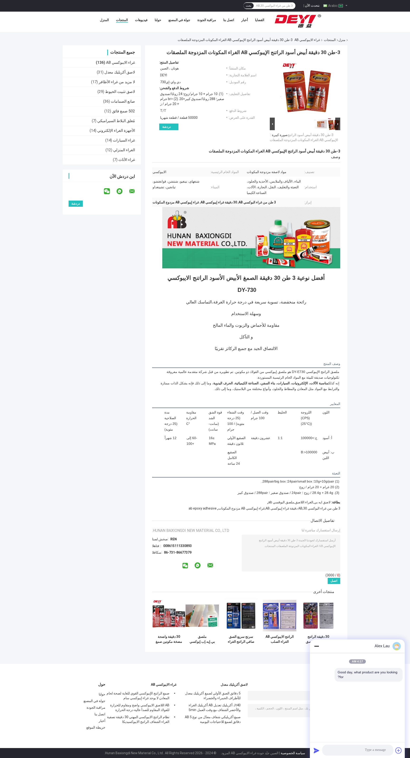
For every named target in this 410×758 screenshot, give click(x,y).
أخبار (244, 20)
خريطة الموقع (95, 727)
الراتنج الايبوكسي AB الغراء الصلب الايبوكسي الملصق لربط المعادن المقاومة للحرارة (280, 639)
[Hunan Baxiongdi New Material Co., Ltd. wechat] (110, 191)
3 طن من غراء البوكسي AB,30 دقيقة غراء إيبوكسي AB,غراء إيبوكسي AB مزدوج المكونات (279, 508)
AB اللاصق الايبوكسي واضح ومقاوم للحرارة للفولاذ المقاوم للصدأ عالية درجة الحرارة (139, 707)
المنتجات (122, 20)
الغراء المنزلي (124, 150)
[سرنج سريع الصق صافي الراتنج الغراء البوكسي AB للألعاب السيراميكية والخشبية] (241, 615)
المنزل (104, 20)
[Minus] (316, 646)
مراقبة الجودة (206, 20)
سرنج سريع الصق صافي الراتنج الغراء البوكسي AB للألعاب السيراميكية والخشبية (241, 639)
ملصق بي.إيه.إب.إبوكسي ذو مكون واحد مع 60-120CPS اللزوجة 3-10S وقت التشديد (202, 639)
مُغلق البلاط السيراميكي (116, 121)
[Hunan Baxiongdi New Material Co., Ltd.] (298, 21)
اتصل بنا (228, 20)
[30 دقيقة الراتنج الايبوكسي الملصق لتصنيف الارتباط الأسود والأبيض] (318, 615)
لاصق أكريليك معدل (119, 72)
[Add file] (398, 750)
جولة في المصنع (179, 20)
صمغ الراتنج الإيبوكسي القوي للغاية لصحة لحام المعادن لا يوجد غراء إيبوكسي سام (138, 695)
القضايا (259, 20)
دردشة (166, 127)
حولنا (158, 20)
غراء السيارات (124, 140)
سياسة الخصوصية (293, 753)
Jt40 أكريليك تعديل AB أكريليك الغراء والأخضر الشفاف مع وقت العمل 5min (215, 707)
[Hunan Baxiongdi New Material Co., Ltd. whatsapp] (122, 191)
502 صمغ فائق (123, 111)
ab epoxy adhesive (203, 508)
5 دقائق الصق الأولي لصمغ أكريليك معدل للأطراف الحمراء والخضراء (213, 695)
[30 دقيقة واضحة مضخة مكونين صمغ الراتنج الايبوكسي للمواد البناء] (169, 615)
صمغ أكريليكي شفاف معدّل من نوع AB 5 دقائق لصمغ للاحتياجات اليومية (213, 719)
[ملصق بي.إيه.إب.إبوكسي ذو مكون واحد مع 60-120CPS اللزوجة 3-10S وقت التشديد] (202, 615)
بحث (248, 5)
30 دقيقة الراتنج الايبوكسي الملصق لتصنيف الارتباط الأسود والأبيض (318, 639)
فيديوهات (141, 20)
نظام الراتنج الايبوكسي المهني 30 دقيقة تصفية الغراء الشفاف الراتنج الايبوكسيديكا (138, 719)
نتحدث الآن (312, 5)
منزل (341, 40)
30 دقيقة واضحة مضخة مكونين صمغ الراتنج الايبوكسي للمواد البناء (169, 639)
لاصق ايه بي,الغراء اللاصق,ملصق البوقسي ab (299, 502)
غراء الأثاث (126, 159)
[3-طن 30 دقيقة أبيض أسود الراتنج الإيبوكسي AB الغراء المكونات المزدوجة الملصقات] (307, 88)
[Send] (316, 750)
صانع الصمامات (123, 101)
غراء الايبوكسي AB (307, 40)
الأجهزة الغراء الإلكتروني (116, 130)
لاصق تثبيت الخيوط (120, 91)
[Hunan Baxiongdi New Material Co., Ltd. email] (135, 191)
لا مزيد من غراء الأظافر (117, 82)
